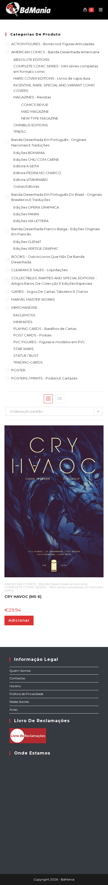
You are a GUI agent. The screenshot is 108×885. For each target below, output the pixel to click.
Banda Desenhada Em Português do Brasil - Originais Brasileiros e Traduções (56, 197)
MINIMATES (23, 322)
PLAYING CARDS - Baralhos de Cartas (44, 328)
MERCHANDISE (24, 307)
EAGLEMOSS (24, 315)
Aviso (13, 709)
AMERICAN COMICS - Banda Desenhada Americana (55, 52)
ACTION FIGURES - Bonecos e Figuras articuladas (52, 44)
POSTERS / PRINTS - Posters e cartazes (44, 378)
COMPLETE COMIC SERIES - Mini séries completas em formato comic (55, 69)
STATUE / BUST (26, 355)
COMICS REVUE (34, 105)
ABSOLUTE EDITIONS (31, 59)
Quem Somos (19, 671)
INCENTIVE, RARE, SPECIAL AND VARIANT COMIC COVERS (54, 88)
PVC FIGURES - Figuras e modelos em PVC (49, 342)
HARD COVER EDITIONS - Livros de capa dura (51, 78)
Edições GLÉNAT (27, 242)
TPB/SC (19, 131)
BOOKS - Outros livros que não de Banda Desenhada (47, 259)
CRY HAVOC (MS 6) (22, 596)
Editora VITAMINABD (30, 179)
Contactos (17, 678)
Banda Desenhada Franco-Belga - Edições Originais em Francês (55, 231)
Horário (15, 686)
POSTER (18, 370)
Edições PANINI (26, 214)
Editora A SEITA (26, 166)
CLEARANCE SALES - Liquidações (39, 270)
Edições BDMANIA (29, 153)
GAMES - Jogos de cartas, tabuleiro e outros (49, 291)
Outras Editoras (26, 186)
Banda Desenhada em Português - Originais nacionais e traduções (48, 142)
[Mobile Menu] (99, 10)
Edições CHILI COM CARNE (36, 159)
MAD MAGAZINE (35, 111)
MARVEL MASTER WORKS (33, 299)
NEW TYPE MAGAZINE (39, 118)
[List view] (59, 398)
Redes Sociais (19, 702)
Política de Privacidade (26, 694)
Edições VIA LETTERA (30, 221)
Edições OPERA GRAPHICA (36, 207)
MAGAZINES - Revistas (32, 97)
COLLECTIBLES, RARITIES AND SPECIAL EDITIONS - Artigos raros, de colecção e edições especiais (54, 281)
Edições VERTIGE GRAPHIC (35, 248)
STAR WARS (23, 349)
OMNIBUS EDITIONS (30, 125)
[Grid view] (48, 398)
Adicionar (19, 620)
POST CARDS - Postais (32, 335)
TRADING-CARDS (28, 362)
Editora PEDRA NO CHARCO (37, 173)
